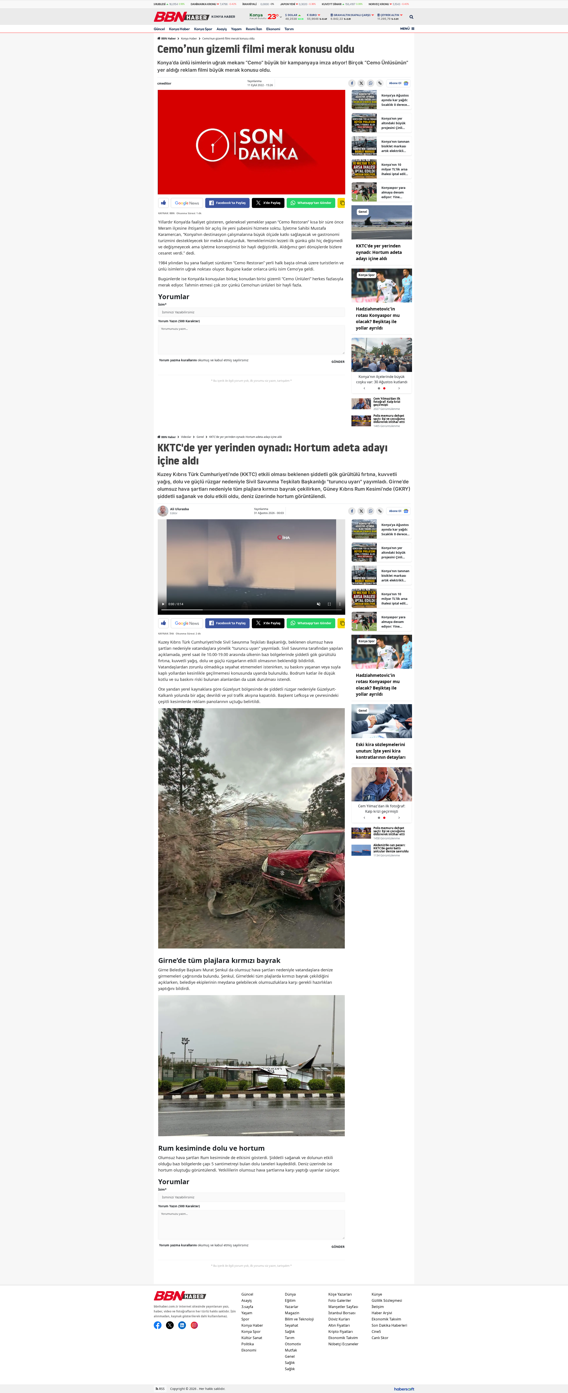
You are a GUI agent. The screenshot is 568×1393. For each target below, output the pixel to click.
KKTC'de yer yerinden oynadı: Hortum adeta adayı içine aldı (379, 252)
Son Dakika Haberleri (389, 1325)
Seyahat (291, 1325)
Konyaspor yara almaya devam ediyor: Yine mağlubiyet (393, 192)
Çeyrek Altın (390, 15)
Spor (245, 1319)
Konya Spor (203, 29)
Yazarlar (291, 1306)
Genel (200, 437)
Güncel (159, 29)
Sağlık (290, 1331)
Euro (313, 15)
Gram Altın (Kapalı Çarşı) (352, 15)
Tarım (289, 29)
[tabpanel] (381, 365)
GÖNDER (338, 362)
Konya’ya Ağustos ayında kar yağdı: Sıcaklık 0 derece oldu (395, 100)
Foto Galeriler (339, 1300)
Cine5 (376, 1331)
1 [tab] (379, 388)
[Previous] (364, 386)
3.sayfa (247, 1306)
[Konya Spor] (381, 285)
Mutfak (291, 1350)
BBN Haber (168, 38)
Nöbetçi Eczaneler (343, 1344)
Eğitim (290, 1300)
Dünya (290, 1294)
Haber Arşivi (382, 1312)
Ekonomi (273, 29)
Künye (377, 1294)
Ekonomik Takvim (343, 1337)
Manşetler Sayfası (343, 1306)
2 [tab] (384, 388)
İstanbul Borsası (341, 1312)
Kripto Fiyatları (340, 1331)
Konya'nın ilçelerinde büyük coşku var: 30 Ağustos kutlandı (381, 809)
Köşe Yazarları (340, 1294)
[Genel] (381, 221)
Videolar (186, 437)
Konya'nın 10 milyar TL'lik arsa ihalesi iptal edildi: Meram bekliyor (395, 169)
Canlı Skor (380, 1337)
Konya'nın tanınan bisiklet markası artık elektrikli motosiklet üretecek (395, 146)
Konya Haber (179, 29)
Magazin (292, 1312)
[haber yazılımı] (404, 1388)
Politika (247, 1344)
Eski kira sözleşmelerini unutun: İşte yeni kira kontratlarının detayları (381, 379)
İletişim (378, 1306)
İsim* (162, 304)
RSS (161, 1389)
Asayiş (222, 29)
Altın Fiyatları (339, 1325)
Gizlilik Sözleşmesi (387, 1300)
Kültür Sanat (251, 1337)
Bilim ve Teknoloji (299, 1319)
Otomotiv (293, 1344)
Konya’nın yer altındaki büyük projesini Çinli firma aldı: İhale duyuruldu (393, 123)
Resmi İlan (254, 29)
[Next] (399, 386)
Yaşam (236, 29)
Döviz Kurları (339, 1319)
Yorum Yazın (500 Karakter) (179, 321)
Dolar (292, 15)
